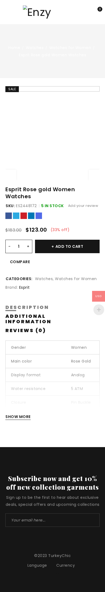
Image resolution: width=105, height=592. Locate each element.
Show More (18, 416)
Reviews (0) (25, 330)
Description (27, 307)
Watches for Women (70, 47)
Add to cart (69, 246)
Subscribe (93, 520)
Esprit (24, 287)
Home (14, 47)
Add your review (83, 205)
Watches (35, 47)
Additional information (28, 319)
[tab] (27, 307)
